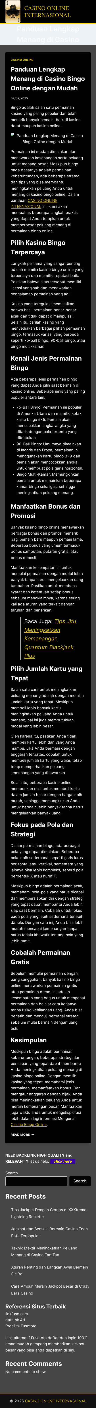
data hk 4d (15, 1320)
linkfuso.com (16, 1314)
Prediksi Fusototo (20, 1326)
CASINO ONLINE (22, 59)
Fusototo (39, 1338)
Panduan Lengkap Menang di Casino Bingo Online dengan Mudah (48, 78)
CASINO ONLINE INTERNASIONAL (55, 1401)
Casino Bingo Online (29, 1124)
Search (11, 1173)
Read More (23, 1134)
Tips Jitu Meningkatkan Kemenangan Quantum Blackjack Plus (50, 638)
